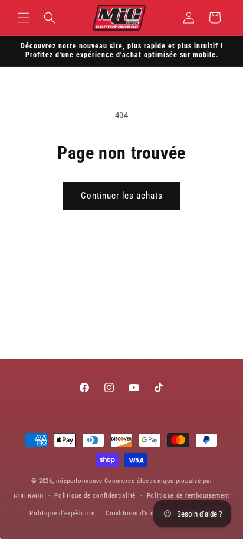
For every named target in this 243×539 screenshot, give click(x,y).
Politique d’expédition (61, 513)
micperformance (79, 481)
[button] (24, 18)
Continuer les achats (122, 195)
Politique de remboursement (188, 496)
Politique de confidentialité (95, 496)
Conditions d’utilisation (140, 513)
